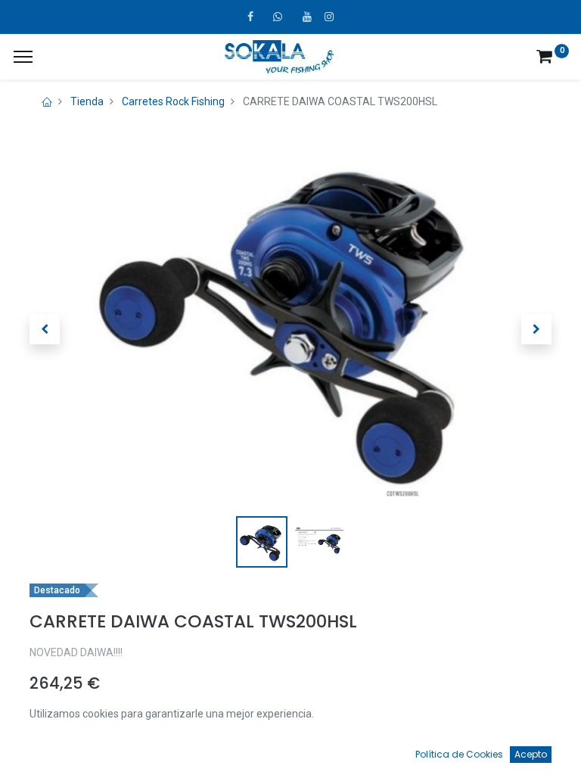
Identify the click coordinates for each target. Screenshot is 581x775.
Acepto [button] (530, 754)
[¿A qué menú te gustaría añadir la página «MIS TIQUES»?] (23, 57)
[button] (45, 329)
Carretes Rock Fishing (173, 101)
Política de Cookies (459, 754)
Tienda (87, 101)
